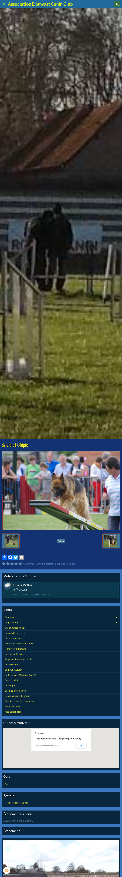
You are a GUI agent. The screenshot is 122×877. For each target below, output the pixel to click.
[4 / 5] (16, 564)
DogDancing (11, 622)
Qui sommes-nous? (15, 627)
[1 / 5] (3, 564)
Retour (61, 541)
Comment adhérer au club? (19, 643)
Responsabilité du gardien (18, 695)
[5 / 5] (20, 564)
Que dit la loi (11, 680)
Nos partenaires (13, 711)
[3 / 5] (12, 564)
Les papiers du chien (15, 690)
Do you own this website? (47, 746)
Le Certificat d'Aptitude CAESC (20, 674)
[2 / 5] (8, 564)
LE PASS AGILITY (13, 669)
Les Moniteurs (12, 664)
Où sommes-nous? (14, 638)
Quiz (7, 784)
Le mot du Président (15, 653)
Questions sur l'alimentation (19, 701)
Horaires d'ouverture (15, 648)
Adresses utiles (12, 706)
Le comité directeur (15, 632)
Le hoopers (11, 685)
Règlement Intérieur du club (19, 659)
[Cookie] (6, 870)
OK (81, 745)
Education (10, 617)
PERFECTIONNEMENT (16, 802)
